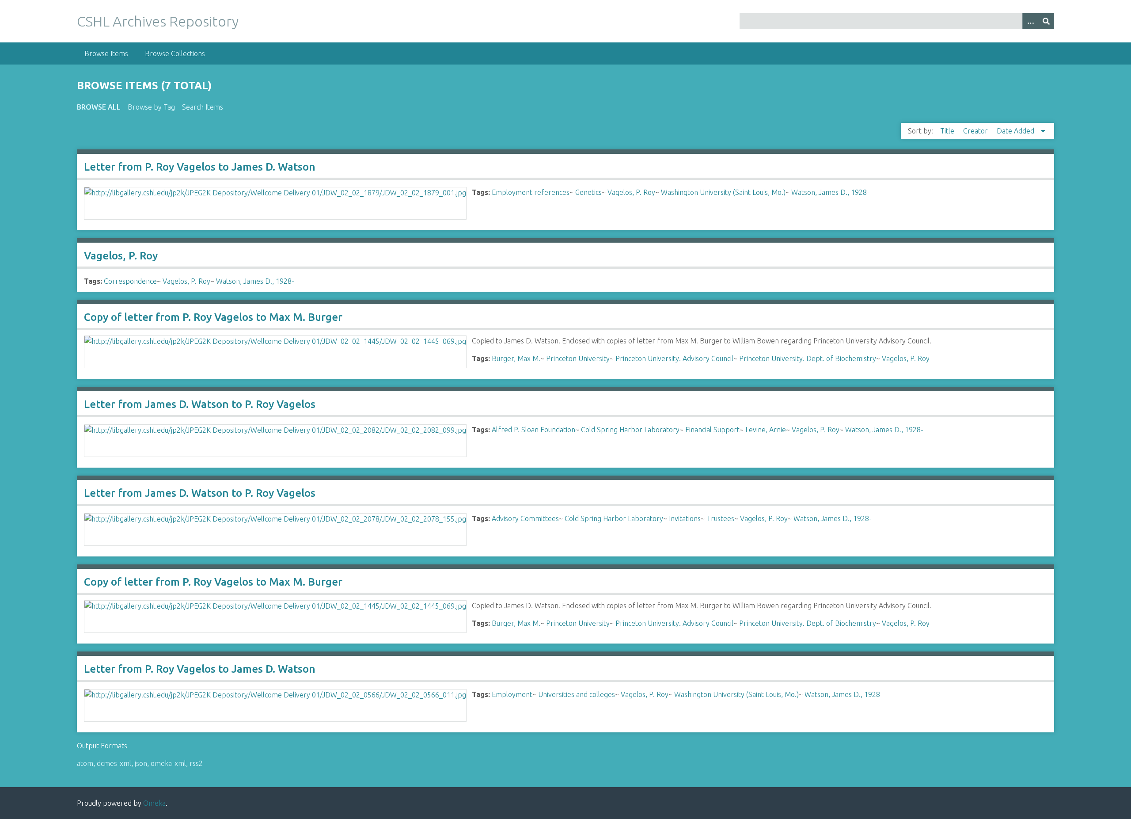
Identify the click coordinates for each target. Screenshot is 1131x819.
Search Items (202, 107)
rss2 (196, 763)
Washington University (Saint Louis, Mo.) (723, 192)
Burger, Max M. (516, 358)
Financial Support (712, 430)
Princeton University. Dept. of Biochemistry (807, 358)
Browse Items (106, 53)
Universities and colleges (576, 694)
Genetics (588, 192)
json (141, 763)
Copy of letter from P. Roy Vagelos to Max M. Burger (213, 317)
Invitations (685, 518)
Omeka (154, 803)
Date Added (1016, 131)
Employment (512, 694)
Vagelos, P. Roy (631, 192)
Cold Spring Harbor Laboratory (630, 430)
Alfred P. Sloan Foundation (533, 430)
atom (85, 763)
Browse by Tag (151, 107)
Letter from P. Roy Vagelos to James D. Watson (199, 167)
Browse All (99, 107)
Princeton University (578, 358)
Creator (976, 131)
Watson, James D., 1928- (830, 192)
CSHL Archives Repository (158, 21)
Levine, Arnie (765, 430)
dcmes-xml (114, 763)
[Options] (1030, 21)
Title (948, 131)
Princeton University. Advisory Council (674, 358)
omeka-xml (168, 763)
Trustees (720, 518)
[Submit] (1046, 21)
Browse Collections (175, 53)
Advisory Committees (525, 518)
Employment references (530, 192)
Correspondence (130, 281)
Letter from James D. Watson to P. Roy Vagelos (199, 404)
